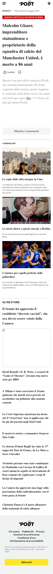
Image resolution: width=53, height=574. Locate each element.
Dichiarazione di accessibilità (26, 540)
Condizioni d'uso (26, 537)
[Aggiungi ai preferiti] (19, 72)
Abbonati (26, 562)
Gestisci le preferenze (26, 534)
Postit (6, 11)
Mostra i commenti (26, 131)
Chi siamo (14, 531)
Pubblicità (28, 531)
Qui (28, 98)
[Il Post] (26, 3)
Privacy (40, 531)
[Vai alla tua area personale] (49, 3)
